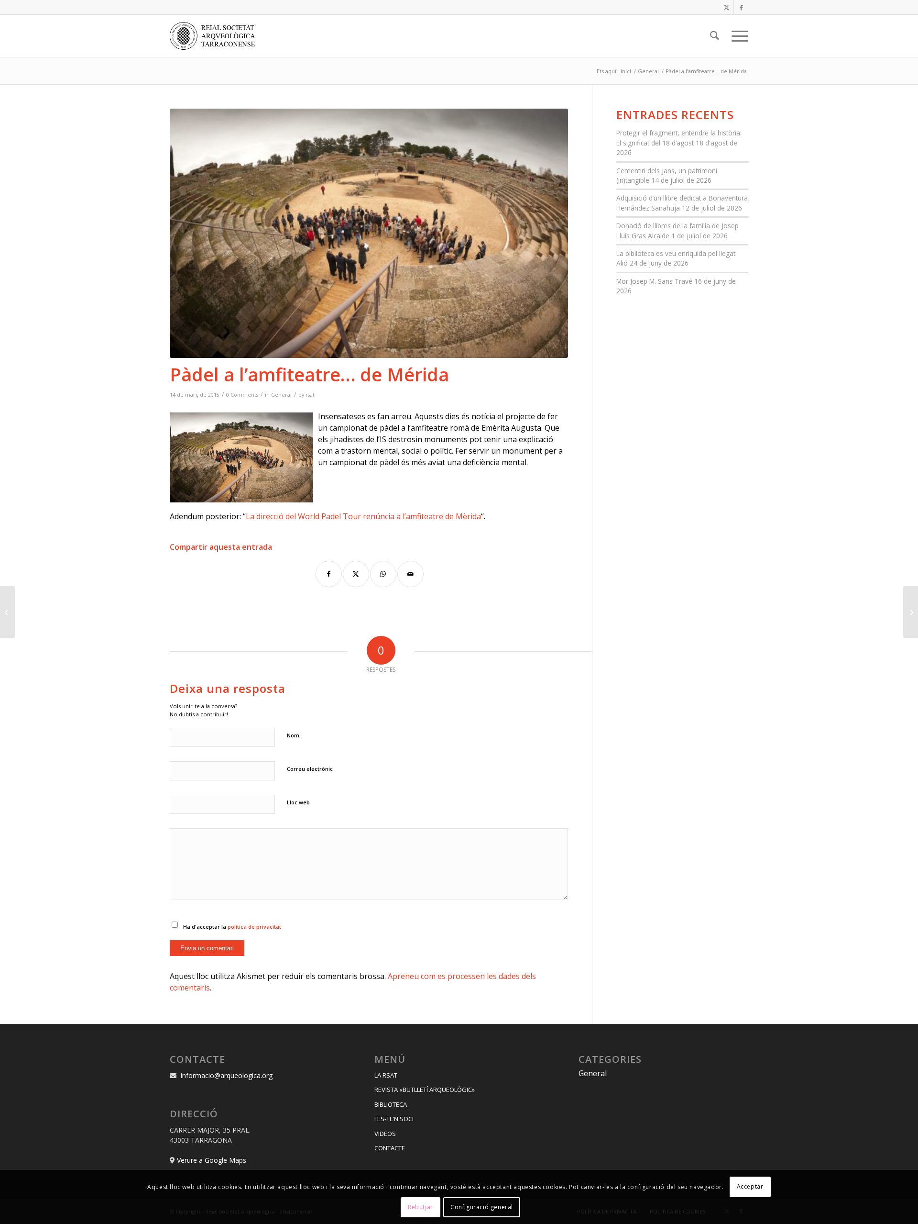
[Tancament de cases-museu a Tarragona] (7, 612)
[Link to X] (726, 7)
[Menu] (736, 36)
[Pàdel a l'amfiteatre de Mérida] (369, 233)
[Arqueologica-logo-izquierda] (216, 36)
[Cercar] (714, 36)
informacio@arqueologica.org (227, 1075)
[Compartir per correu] (410, 574)
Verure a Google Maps (211, 1160)
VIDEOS (385, 1133)
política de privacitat (254, 926)
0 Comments (242, 394)
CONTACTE (389, 1148)
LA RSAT (385, 1075)
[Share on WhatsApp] (383, 574)
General (281, 394)
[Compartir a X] (356, 574)
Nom (293, 735)
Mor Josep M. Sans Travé (654, 281)
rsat (310, 394)
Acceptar (750, 1186)
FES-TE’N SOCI (394, 1118)
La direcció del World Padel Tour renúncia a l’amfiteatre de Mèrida (363, 516)
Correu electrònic (310, 768)
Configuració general (481, 1207)
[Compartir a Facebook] (329, 574)
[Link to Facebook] (741, 7)
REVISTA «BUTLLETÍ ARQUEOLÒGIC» (424, 1089)
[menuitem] (714, 36)
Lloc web (298, 802)
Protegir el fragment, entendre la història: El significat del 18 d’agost (679, 137)
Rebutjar (420, 1207)
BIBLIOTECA (390, 1104)
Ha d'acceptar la (232, 926)
